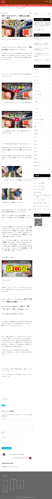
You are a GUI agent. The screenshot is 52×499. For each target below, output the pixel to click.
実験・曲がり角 (37, 192)
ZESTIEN (25, 497)
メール (4, 437)
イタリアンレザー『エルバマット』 (42, 209)
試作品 (35, 158)
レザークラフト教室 (38, 119)
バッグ (35, 105)
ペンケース (36, 112)
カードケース (37, 83)
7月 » (6, 491)
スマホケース (37, 98)
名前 (3, 432)
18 (20, 486)
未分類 (35, 151)
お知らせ (36, 69)
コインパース (37, 90)
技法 (4, 405)
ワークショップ (37, 123)
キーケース (36, 87)
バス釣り (36, 101)
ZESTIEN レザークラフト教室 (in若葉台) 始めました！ (41, 49)
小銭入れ (36, 133)
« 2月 (3, 491)
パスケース (36, 108)
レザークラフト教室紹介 (39, 183)
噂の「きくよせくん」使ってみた (41, 206)
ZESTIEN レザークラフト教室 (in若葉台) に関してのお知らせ (41, 44)
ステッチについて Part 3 (39, 189)
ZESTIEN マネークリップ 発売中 (41, 60)
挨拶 (35, 140)
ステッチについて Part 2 (39, 186)
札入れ (35, 155)
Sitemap (46, 1)
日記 (35, 147)
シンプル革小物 (37, 94)
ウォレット (36, 76)
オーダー (36, 80)
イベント (36, 73)
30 (13, 490)
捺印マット (36, 144)
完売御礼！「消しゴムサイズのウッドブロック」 (41, 39)
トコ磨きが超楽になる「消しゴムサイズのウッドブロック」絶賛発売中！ (41, 55)
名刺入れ (36, 130)
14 (7, 486)
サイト (3, 442)
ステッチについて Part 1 (39, 200)
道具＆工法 (36, 162)
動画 (35, 126)
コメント (4, 418)
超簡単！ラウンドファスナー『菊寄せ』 (42, 179)
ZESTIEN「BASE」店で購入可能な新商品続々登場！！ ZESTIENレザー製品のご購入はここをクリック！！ (26, 5)
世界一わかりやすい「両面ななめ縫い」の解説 (42, 196)
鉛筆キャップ (37, 165)
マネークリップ (37, 115)
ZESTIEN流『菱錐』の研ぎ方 (40, 203)
